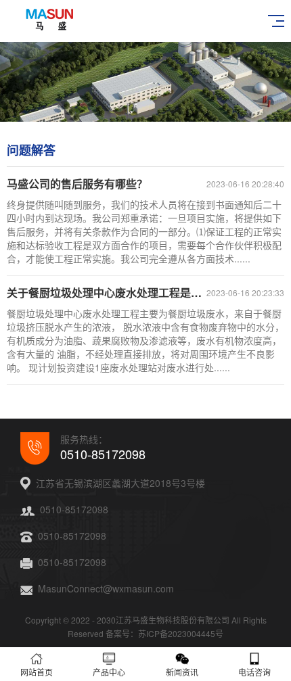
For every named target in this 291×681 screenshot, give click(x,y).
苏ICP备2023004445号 (180, 633)
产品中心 (109, 672)
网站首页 (36, 672)
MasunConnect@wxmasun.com (106, 588)
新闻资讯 (182, 672)
